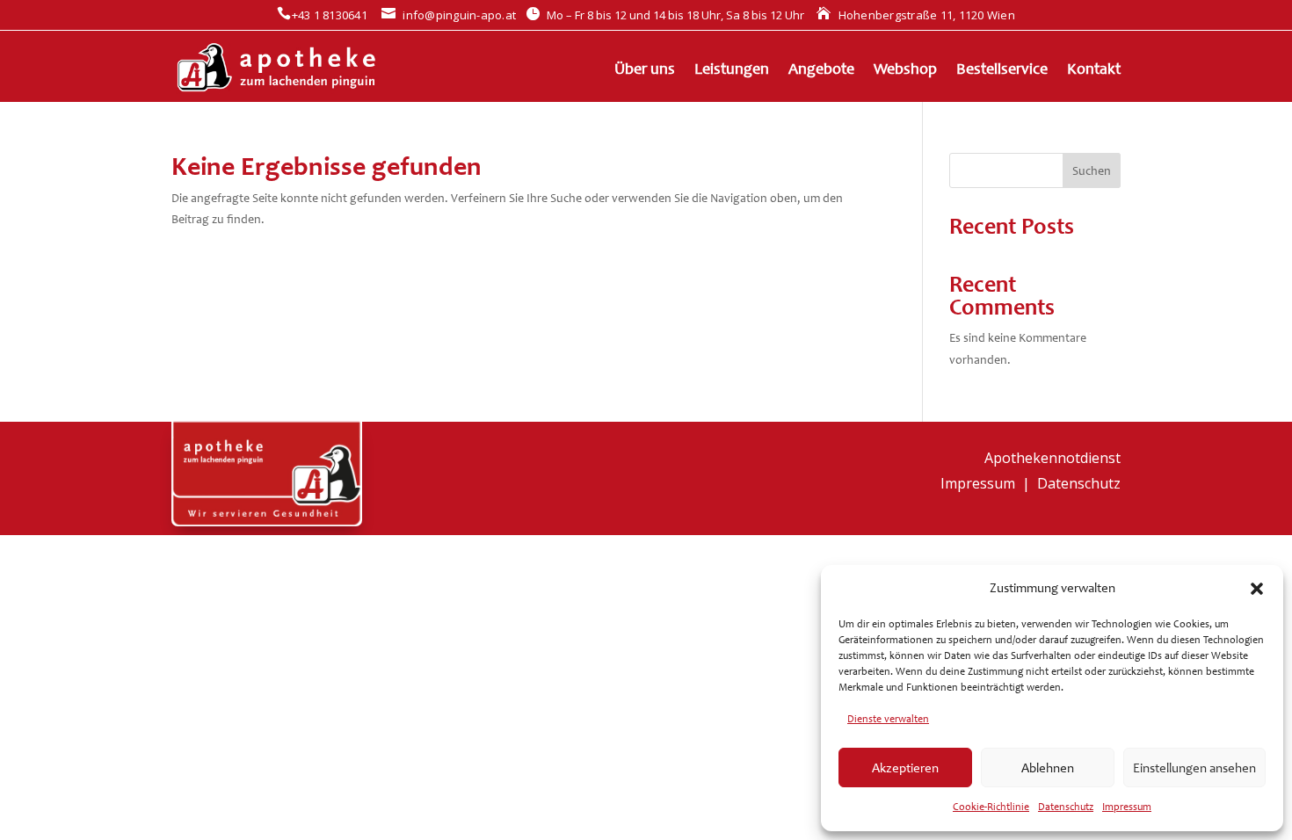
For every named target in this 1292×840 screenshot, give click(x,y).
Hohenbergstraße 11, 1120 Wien (916, 15)
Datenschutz (1065, 806)
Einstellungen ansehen (1194, 768)
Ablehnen (1047, 768)
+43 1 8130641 (322, 15)
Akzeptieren (905, 768)
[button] (1257, 588)
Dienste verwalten (888, 719)
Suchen (1091, 170)
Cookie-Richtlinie (991, 806)
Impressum (1126, 806)
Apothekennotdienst (1052, 457)
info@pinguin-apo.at (448, 15)
